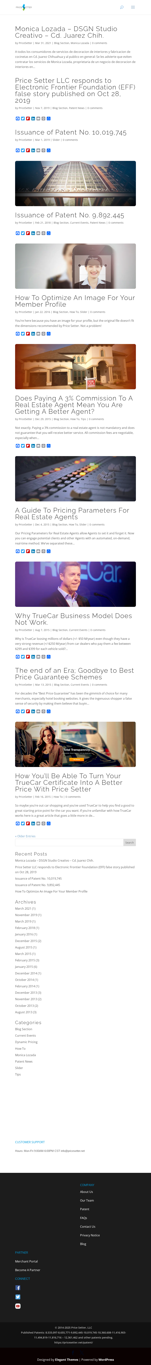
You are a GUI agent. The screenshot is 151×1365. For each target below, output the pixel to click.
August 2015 (23, 947)
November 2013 (26, 999)
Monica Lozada (80, 43)
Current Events (79, 222)
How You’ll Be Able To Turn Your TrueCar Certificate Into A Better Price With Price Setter (68, 782)
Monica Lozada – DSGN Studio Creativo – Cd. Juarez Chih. (66, 32)
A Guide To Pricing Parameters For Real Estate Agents (72, 513)
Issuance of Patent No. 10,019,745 (71, 132)
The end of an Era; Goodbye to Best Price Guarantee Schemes (74, 673)
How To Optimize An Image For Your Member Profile (75, 301)
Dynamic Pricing (26, 1042)
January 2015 (24, 967)
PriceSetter (25, 43)
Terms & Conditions (29, 1160)
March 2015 (23, 954)
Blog (83, 1244)
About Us (86, 1192)
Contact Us (87, 1227)
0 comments (99, 43)
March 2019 (23, 921)
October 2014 (24, 980)
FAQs (83, 1218)
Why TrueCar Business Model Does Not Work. (73, 619)
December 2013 (26, 993)
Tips (83, 419)
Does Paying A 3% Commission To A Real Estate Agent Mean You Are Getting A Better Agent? (74, 404)
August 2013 (23, 1012)
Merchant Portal (26, 1261)
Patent (84, 1209)
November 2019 (26, 915)
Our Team (87, 1200)
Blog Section (61, 43)
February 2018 (25, 928)
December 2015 (26, 941)
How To (74, 312)
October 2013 (24, 1006)
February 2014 (25, 986)
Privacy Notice (90, 1235)
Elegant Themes (66, 1360)
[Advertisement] (75, 1108)
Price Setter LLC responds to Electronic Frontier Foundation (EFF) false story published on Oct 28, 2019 (75, 90)
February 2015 (25, 960)
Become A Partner (27, 1270)
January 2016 (24, 934)
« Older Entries (25, 836)
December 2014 (26, 973)
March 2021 (23, 909)
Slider (56, 140)
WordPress (106, 1360)
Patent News (77, 108)
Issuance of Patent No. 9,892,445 (69, 215)
